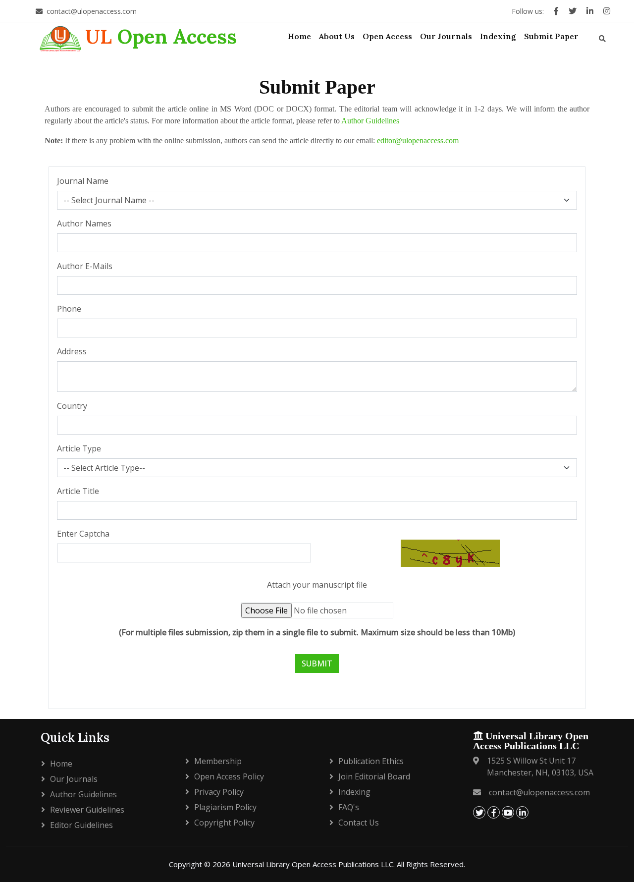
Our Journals (74, 778)
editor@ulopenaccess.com (417, 140)
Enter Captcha (83, 533)
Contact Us (358, 822)
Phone (69, 308)
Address (72, 351)
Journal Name (82, 180)
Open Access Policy (229, 776)
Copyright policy (224, 822)
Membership (218, 761)
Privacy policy (219, 791)
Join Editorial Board (374, 776)
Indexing (354, 791)
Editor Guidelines (81, 825)
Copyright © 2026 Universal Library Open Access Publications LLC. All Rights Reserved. (317, 864)
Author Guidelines (370, 120)
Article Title (78, 491)
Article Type (79, 448)
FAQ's (348, 807)
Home (61, 763)
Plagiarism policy (225, 807)
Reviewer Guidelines (87, 809)
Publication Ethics (371, 761)
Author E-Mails (84, 266)
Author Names (84, 223)
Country (72, 405)
